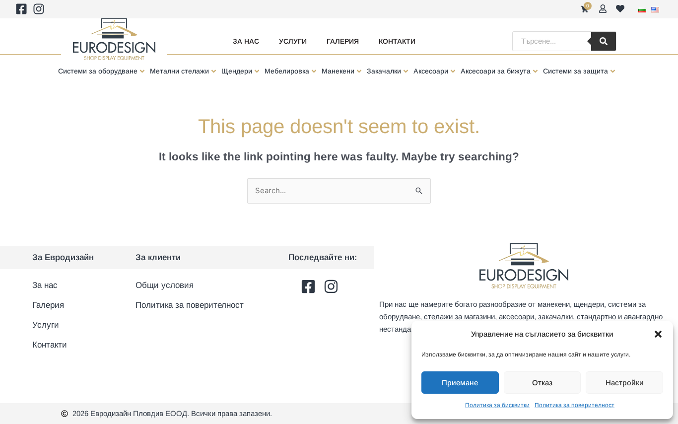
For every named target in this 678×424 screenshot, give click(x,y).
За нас (246, 41)
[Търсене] (603, 41)
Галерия (343, 41)
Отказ (542, 382)
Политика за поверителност (574, 405)
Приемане (460, 382)
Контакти (397, 41)
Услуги (293, 41)
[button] (658, 334)
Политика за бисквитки (497, 405)
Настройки (625, 382)
